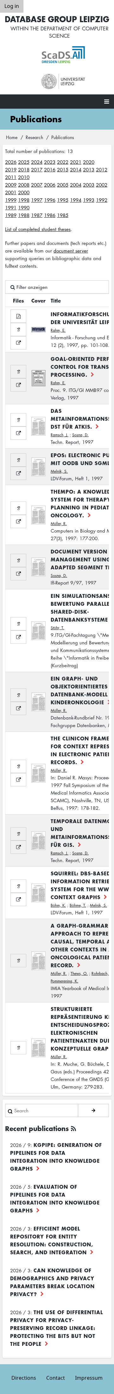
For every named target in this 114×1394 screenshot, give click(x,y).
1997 (36, 200)
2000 (23, 192)
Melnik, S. (59, 471)
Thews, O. (79, 973)
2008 (23, 185)
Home (11, 137)
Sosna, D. (80, 435)
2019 (10, 169)
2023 (49, 162)
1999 (10, 200)
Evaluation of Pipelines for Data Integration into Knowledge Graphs (55, 1198)
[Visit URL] (18, 342)
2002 (101, 185)
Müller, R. (59, 523)
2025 (23, 162)
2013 (88, 169)
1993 (88, 200)
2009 (10, 185)
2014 (75, 169)
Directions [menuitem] (23, 1377)
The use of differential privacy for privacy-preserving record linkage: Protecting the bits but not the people (56, 1327)
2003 (88, 185)
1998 (23, 200)
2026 (10, 162)
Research (34, 137)
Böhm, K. (58, 905)
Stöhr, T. (57, 627)
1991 (10, 207)
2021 (75, 162)
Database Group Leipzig (57, 19)
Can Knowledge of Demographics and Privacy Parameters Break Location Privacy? (52, 1282)
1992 (101, 200)
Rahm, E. (58, 330)
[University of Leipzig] (63, 81)
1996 (49, 200)
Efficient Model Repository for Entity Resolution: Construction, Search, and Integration (51, 1240)
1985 (62, 215)
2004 (75, 185)
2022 (62, 162)
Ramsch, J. (59, 435)
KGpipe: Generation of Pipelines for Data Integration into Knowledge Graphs (56, 1156)
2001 (10, 192)
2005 (62, 185)
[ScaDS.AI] (63, 55)
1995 (62, 200)
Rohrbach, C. (103, 973)
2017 (36, 169)
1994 (75, 200)
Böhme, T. (78, 905)
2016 (49, 169)
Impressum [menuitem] (89, 1377)
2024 (36, 162)
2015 (62, 169)
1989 (10, 215)
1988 (23, 215)
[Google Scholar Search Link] (18, 329)
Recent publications (37, 1128)
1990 (23, 207)
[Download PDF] (18, 316)
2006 (49, 185)
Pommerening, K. (64, 981)
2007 (36, 185)
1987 (36, 215)
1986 (49, 215)
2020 (88, 162)
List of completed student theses (38, 229)
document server (71, 250)
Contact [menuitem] (55, 1377)
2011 (10, 177)
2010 (23, 177)
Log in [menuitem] (11, 6)
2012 (101, 169)
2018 (23, 169)
